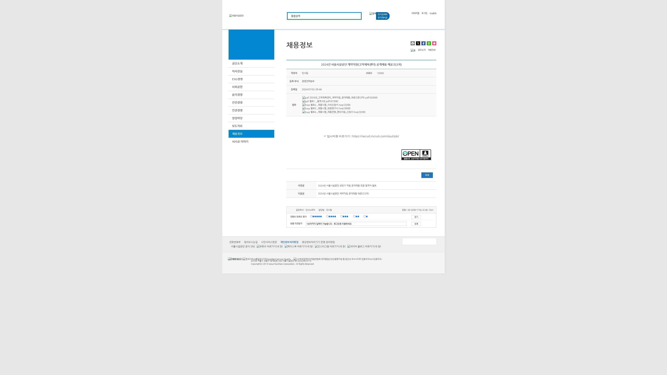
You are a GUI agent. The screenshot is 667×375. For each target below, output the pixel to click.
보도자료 (237, 126)
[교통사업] (371, 25)
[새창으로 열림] (269, 246)
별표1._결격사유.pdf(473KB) (323, 101)
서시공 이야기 (240, 141)
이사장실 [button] (237, 71)
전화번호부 (235, 242)
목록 (427, 175)
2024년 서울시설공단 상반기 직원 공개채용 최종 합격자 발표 (347, 185)
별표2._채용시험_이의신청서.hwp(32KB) (330, 104)
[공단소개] (410, 25)
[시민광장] (391, 25)
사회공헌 (237, 87)
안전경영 (237, 102)
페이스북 (423, 43)
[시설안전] (351, 25)
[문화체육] (312, 25)
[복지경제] (293, 25)
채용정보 (237, 133)
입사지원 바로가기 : (339, 136)
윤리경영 (237, 94)
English (433, 13)
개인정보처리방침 (289, 242)
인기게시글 (382, 17)
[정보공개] (430, 25)
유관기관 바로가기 (419, 241)
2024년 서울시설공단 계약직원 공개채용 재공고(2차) (343, 193)
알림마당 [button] (237, 118)
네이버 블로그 (429, 43)
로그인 (424, 13)
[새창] (234, 259)
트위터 (418, 43)
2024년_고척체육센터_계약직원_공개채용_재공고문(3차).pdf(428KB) (343, 97)
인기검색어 (382, 14)
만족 (332, 216)
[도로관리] (332, 25)
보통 (346, 216)
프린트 (413, 43)
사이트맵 (415, 13)
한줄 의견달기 (296, 223)
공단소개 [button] (237, 63)
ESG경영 (237, 79)
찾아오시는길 (251, 242)
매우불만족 (367, 216)
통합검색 (295, 16)
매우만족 (317, 216)
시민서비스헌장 (269, 242)
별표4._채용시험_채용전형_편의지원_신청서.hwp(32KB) (338, 112)
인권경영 (237, 110)
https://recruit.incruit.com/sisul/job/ (375, 136)
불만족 (357, 216)
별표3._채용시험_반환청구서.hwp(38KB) (330, 108)
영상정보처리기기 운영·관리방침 (318, 242)
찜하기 (434, 43)
